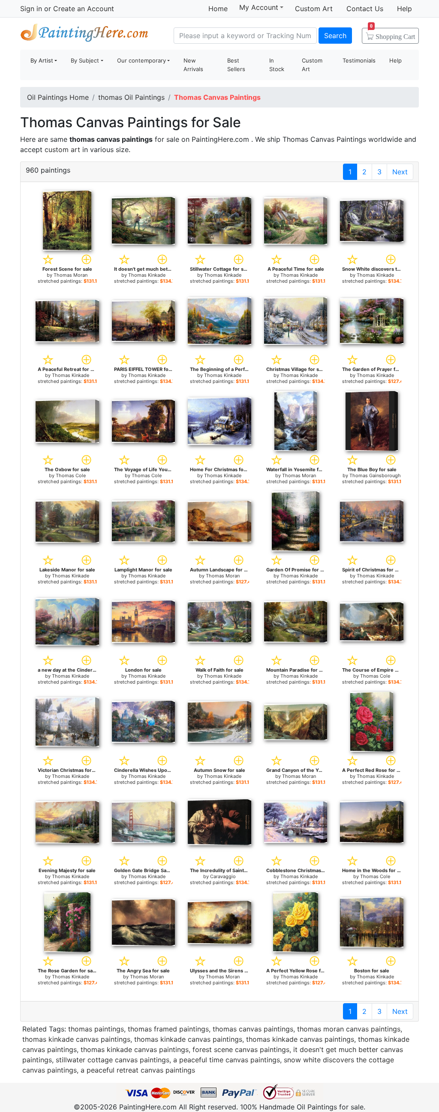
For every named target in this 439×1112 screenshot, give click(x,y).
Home (218, 8)
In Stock (276, 64)
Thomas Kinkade (146, 275)
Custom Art (314, 8)
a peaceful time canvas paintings (226, 1059)
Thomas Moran (70, 275)
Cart (392, 34)
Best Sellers (236, 64)
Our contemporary (141, 60)
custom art (62, 149)
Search (335, 35)
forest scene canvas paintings (240, 1049)
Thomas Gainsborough (375, 475)
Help (404, 8)
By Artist (41, 60)
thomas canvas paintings (253, 1029)
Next (400, 171)
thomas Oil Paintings (131, 97)
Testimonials (359, 60)
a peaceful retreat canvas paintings (138, 1070)
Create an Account (83, 8)
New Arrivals (193, 64)
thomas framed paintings (168, 1029)
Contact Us (364, 8)
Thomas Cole (71, 475)
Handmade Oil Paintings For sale (84, 34)
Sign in (31, 8)
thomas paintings (96, 1029)
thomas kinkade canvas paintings (76, 1039)
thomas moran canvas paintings (348, 1029)
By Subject (85, 60)
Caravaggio (223, 876)
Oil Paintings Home (58, 97)
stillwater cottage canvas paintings (112, 1059)
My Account (258, 7)
